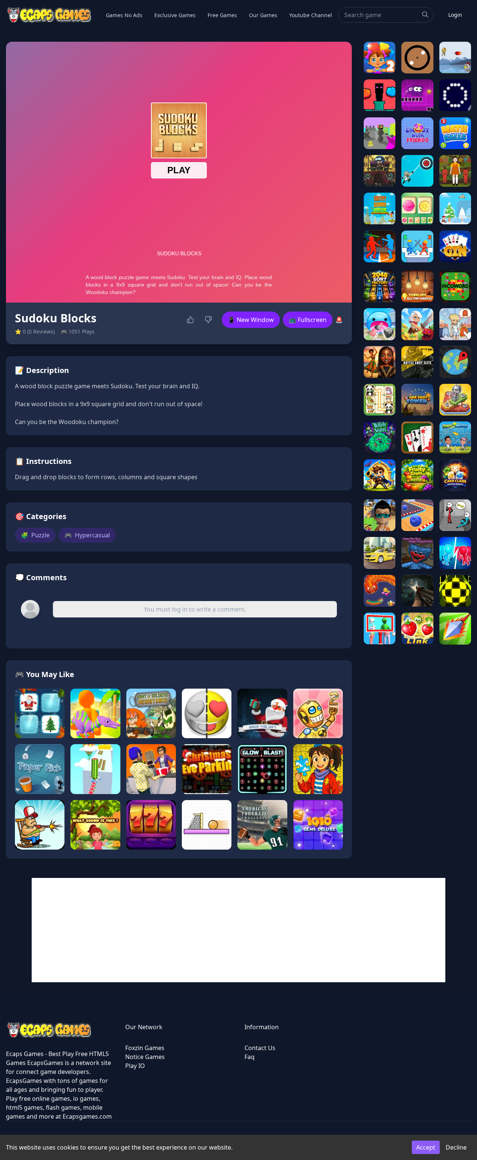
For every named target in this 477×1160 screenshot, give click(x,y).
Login (455, 14)
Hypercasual (87, 535)
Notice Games (145, 1057)
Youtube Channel (310, 15)
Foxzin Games (144, 1048)
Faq (249, 1057)
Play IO (135, 1066)
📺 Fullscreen (307, 320)
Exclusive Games (175, 15)
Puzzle (35, 535)
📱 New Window (251, 320)
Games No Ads (124, 15)
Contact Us (259, 1048)
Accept (425, 1147)
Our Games (263, 15)
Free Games (222, 15)
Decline (456, 1147)
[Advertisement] (238, 930)
